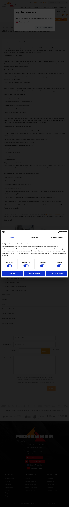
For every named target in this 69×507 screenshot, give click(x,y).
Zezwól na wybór (34, 273)
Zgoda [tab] (12, 237)
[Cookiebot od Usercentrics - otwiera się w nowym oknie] (59, 232)
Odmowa (12, 273)
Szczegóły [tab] (34, 237)
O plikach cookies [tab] (57, 237)
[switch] (26, 265)
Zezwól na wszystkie (56, 273)
